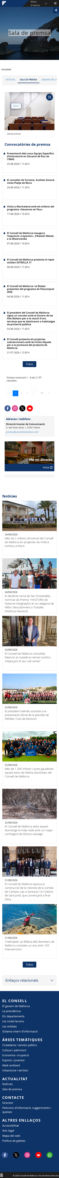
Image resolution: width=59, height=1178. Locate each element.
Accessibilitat (10, 1125)
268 (43, 393)
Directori (7, 1103)
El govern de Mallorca (16, 1006)
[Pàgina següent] (49, 393)
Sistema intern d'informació (20, 1031)
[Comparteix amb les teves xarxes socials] (56, 10)
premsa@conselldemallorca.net (22, 432)
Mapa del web (11, 1136)
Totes (29, 364)
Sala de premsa (28, 79)
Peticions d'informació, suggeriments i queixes (26, 1110)
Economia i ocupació (15, 1055)
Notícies (10, 79)
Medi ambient (11, 1065)
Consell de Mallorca (1, 1175)
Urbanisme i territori (15, 1070)
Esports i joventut (13, 1060)
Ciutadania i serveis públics (19, 1045)
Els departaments (13, 1016)
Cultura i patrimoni (14, 1050)
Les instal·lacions (13, 1021)
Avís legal (8, 1130)
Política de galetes (13, 1141)
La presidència (11, 1011)
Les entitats (9, 1026)
